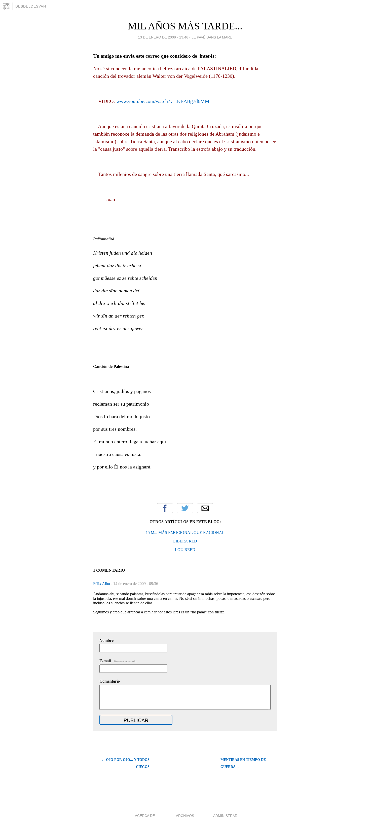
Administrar (225, 816)
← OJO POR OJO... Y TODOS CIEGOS (125, 763)
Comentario (109, 681)
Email (205, 508)
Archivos (185, 816)
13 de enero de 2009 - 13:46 (163, 37)
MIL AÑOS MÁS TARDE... (185, 26)
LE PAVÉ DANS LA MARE (212, 37)
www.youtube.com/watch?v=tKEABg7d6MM (162, 101)
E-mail (118, 661)
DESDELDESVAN (30, 6)
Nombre (106, 640)
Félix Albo (102, 583)
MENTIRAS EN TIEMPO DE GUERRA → (243, 763)
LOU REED (185, 549)
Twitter (185, 508)
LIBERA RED (185, 541)
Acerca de (145, 816)
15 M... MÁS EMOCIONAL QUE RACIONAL (185, 532)
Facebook (165, 508)
